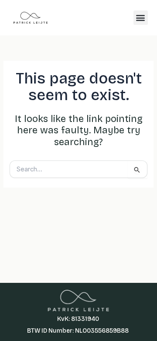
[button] (140, 17)
